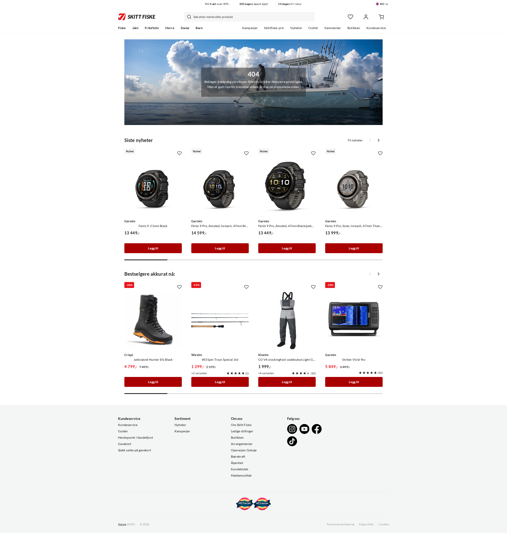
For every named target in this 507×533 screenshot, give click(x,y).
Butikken (353, 28)
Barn (199, 28)
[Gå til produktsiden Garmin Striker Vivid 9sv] (354, 320)
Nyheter (296, 28)
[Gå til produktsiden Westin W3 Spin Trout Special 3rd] (220, 320)
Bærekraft (238, 456)
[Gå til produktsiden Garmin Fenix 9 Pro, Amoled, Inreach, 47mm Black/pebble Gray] (220, 187)
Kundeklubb (239, 469)
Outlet (313, 28)
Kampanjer (250, 28)
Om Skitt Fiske (241, 425)
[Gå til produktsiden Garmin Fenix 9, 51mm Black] (153, 187)
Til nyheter (355, 140)
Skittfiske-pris (274, 28)
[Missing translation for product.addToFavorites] (179, 153)
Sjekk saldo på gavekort (134, 450)
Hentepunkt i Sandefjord (135, 437)
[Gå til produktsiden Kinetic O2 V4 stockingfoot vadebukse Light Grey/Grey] (287, 320)
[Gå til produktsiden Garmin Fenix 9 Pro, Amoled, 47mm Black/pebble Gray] (287, 187)
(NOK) (126, 524)
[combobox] (249, 17)
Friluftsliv (152, 28)
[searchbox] (252, 16)
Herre (169, 28)
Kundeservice (376, 28)
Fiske (122, 28)
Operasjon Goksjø (244, 450)
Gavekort (125, 444)
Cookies (384, 524)
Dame (185, 28)
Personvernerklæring (340, 524)
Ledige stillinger (242, 431)
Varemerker (332, 28)
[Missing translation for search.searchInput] (187, 17)
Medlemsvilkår (241, 475)
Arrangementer (242, 444)
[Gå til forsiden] (136, 16)
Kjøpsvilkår (366, 524)
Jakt (135, 28)
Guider (123, 431)
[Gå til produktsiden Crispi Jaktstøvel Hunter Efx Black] (153, 320)
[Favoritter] (350, 17)
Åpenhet (237, 463)
